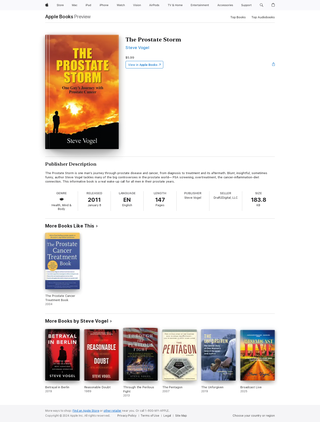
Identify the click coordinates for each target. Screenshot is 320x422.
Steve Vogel (137, 47)
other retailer (112, 410)
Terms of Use (150, 415)
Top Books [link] (238, 17)
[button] (261, 5)
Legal (167, 415)
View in (142, 65)
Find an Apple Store (86, 410)
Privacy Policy (126, 415)
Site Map (181, 415)
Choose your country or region (254, 415)
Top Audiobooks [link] (263, 17)
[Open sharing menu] (273, 65)
